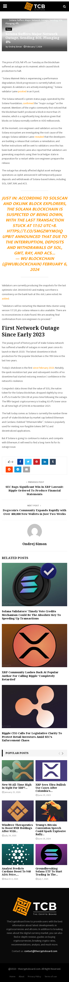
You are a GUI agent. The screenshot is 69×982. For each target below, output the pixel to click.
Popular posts (17, 753)
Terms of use (51, 976)
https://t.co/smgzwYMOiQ (35, 231)
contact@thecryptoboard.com (40, 951)
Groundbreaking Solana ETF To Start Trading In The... (49, 871)
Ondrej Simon (15, 47)
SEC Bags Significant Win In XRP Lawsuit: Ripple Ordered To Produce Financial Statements (34, 490)
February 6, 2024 (48, 266)
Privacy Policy (34, 976)
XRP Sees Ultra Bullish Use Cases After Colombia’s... (51, 788)
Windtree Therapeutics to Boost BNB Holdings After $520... (17, 828)
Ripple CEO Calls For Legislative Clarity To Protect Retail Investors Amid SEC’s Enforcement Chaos (32, 736)
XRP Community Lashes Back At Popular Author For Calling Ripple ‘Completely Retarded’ (30, 675)
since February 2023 (43, 368)
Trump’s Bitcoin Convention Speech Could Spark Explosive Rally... (51, 829)
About (21, 976)
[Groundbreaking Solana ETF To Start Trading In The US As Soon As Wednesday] (51, 854)
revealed (39, 137)
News (8, 29)
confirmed (28, 103)
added (5, 299)
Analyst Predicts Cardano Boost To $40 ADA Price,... (16, 871)
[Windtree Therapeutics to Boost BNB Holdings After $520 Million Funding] (18, 810)
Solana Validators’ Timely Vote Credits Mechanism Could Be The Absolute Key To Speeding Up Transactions (31, 614)
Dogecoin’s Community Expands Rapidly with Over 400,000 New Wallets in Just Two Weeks (34, 512)
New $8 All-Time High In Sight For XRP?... (16, 786)
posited (22, 91)
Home (12, 976)
